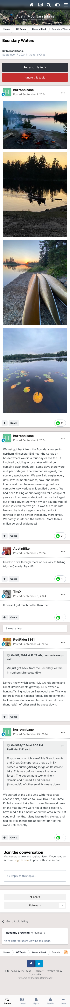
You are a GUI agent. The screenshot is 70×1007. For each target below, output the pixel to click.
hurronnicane (14, 50)
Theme (38, 970)
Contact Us (35, 974)
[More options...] (63, 93)
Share (36, 896)
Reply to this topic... (23, 875)
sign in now (22, 860)
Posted (29, 94)
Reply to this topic (35, 67)
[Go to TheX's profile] (7, 594)
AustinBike (21, 548)
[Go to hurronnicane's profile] (7, 92)
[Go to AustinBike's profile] (7, 551)
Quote (13, 422)
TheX (17, 591)
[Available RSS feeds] (65, 952)
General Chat (37, 54)
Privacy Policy (54, 970)
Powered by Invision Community (35, 977)
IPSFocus (26, 970)
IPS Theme (11, 970)
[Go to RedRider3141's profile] (7, 642)
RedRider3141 (24, 639)
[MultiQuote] (5, 423)
